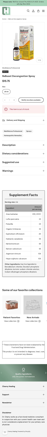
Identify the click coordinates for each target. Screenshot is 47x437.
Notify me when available (31, 100)
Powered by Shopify (24, 431)
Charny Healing (12, 431)
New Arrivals (33, 317)
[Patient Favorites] (11, 304)
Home (4, 19)
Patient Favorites (11, 317)
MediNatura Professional (11, 68)
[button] (38, 10)
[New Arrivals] (33, 304)
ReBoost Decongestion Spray (17, 19)
